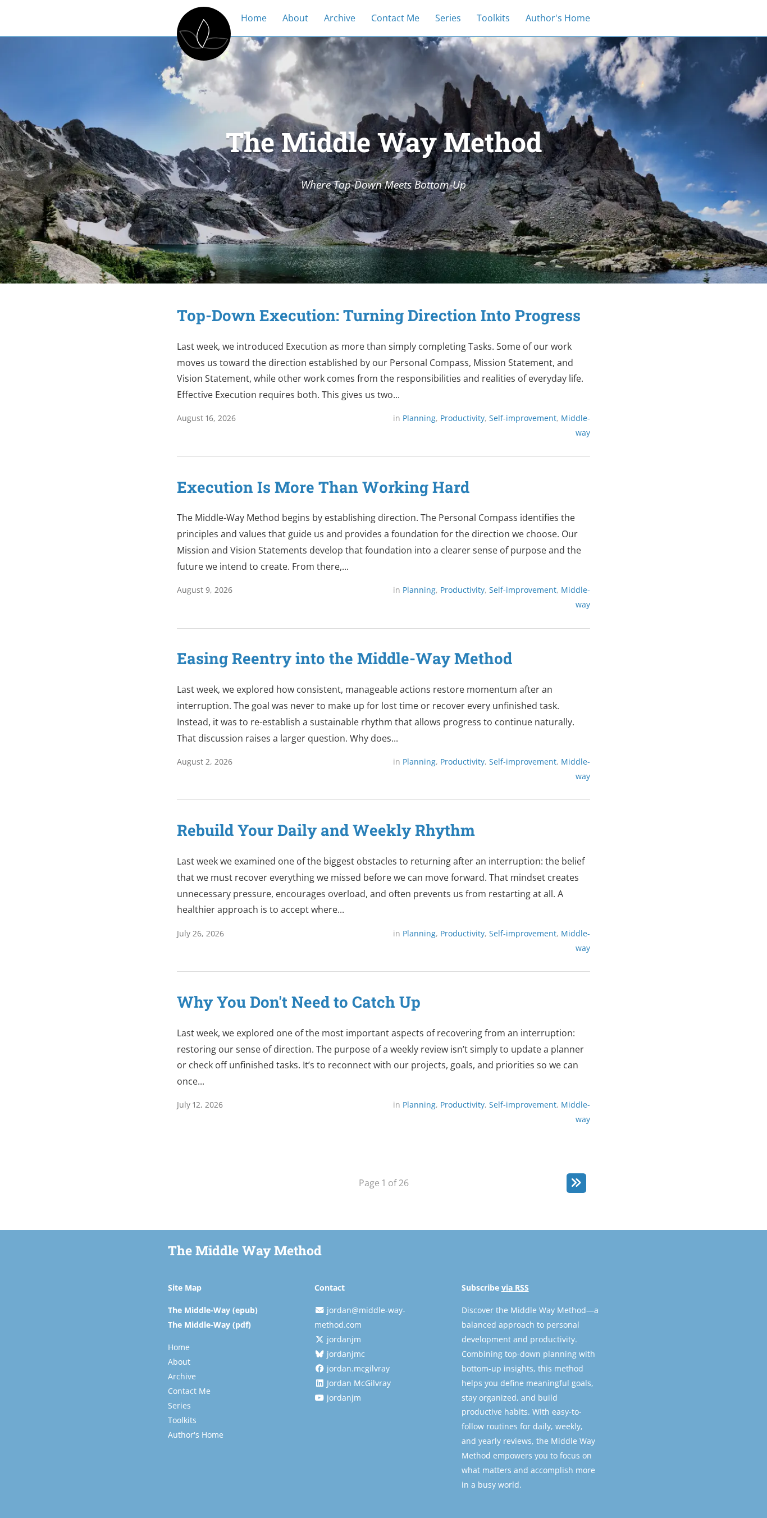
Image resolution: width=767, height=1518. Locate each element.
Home (254, 18)
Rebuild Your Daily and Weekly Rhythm (326, 830)
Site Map (185, 1287)
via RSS (515, 1287)
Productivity (462, 418)
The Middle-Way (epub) (213, 1310)
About (295, 18)
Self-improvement (522, 418)
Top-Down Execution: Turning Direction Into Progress (379, 315)
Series (448, 18)
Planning (419, 418)
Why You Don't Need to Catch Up (299, 1001)
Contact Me (395, 18)
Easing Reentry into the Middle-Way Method (344, 658)
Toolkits (493, 18)
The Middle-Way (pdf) (209, 1324)
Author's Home (558, 18)
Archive (339, 18)
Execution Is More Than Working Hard (323, 487)
